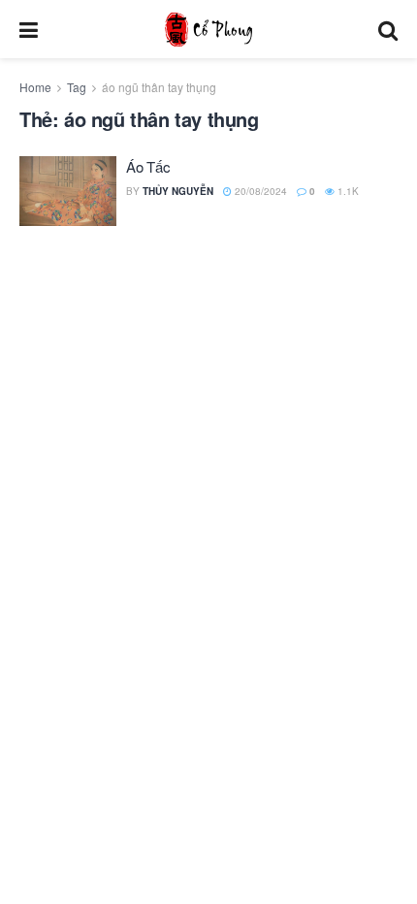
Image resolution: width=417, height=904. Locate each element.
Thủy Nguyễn (178, 191)
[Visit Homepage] (208, 30)
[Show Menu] (28, 29)
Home (35, 87)
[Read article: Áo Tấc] (67, 191)
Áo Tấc (148, 166)
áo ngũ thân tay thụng (159, 87)
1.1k (347, 191)
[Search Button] (388, 29)
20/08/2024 (259, 191)
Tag (76, 87)
